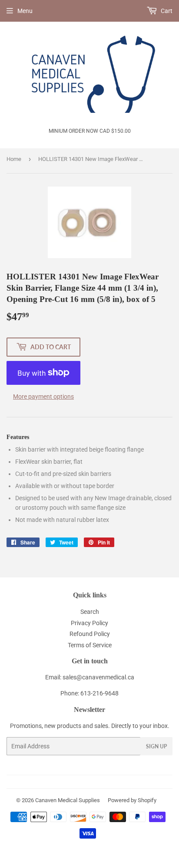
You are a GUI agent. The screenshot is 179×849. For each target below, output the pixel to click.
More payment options (43, 396)
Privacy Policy (89, 623)
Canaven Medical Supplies (67, 800)
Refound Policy (90, 633)
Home (14, 159)
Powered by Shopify (132, 800)
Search (89, 611)
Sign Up (156, 746)
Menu (25, 10)
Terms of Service (90, 645)
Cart (165, 10)
